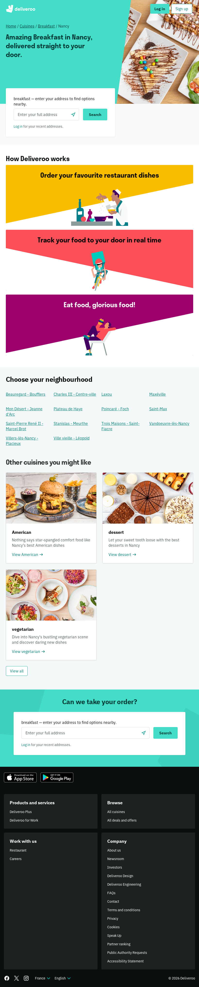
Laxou (106, 394)
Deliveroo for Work (24, 820)
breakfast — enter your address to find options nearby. (54, 101)
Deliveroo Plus (21, 812)
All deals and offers (122, 820)
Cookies (113, 927)
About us (114, 850)
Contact (113, 901)
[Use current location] (73, 114)
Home (11, 26)
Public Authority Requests (127, 952)
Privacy (112, 918)
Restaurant (18, 850)
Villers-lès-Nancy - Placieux (22, 441)
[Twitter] (16, 978)
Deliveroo (20, 9)
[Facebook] (7, 978)
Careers (16, 859)
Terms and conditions (123, 910)
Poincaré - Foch (115, 408)
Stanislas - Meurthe (71, 423)
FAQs (111, 893)
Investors (114, 867)
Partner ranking (118, 944)
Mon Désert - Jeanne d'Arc (24, 411)
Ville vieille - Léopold (72, 438)
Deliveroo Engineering (124, 884)
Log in (18, 126)
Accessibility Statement (125, 961)
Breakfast (46, 26)
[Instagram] (26, 978)
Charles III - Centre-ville (75, 394)
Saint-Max (158, 408)
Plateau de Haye (68, 408)
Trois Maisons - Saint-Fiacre (120, 426)
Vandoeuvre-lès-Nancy (169, 423)
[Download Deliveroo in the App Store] (20, 777)
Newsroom (115, 859)
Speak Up (114, 935)
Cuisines (27, 26)
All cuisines (116, 812)
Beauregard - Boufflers (25, 394)
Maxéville (157, 394)
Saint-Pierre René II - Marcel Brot (24, 426)
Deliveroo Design (120, 876)
